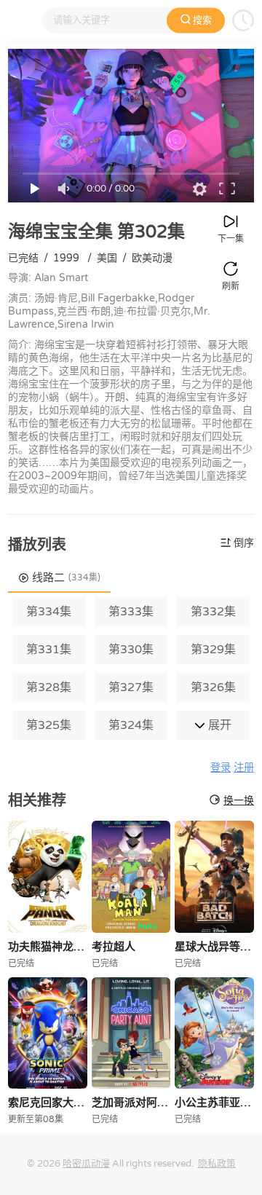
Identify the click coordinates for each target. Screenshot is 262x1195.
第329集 (213, 649)
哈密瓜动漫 (86, 1164)
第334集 (48, 611)
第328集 (48, 687)
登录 (220, 768)
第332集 (213, 611)
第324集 (131, 725)
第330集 (131, 649)
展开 (218, 725)
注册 (244, 768)
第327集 (131, 687)
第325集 (48, 725)
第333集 (131, 611)
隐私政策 (217, 1164)
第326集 (213, 687)
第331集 (48, 649)
